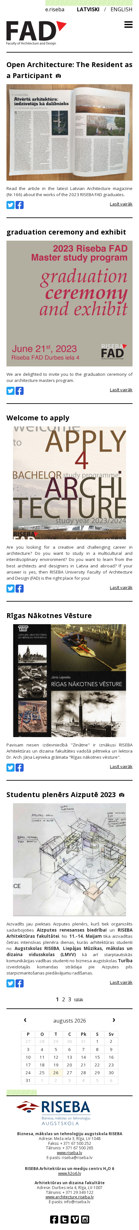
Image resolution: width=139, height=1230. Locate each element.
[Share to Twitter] (10, 205)
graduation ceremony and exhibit (66, 231)
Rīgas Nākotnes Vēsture (49, 615)
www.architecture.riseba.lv (70, 1197)
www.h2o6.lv (69, 1173)
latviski (88, 9)
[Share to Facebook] (20, 205)
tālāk (78, 1000)
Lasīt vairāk (121, 204)
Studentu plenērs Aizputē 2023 (61, 794)
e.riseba (54, 9)
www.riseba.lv (69, 1152)
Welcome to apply (37, 417)
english (122, 9)
